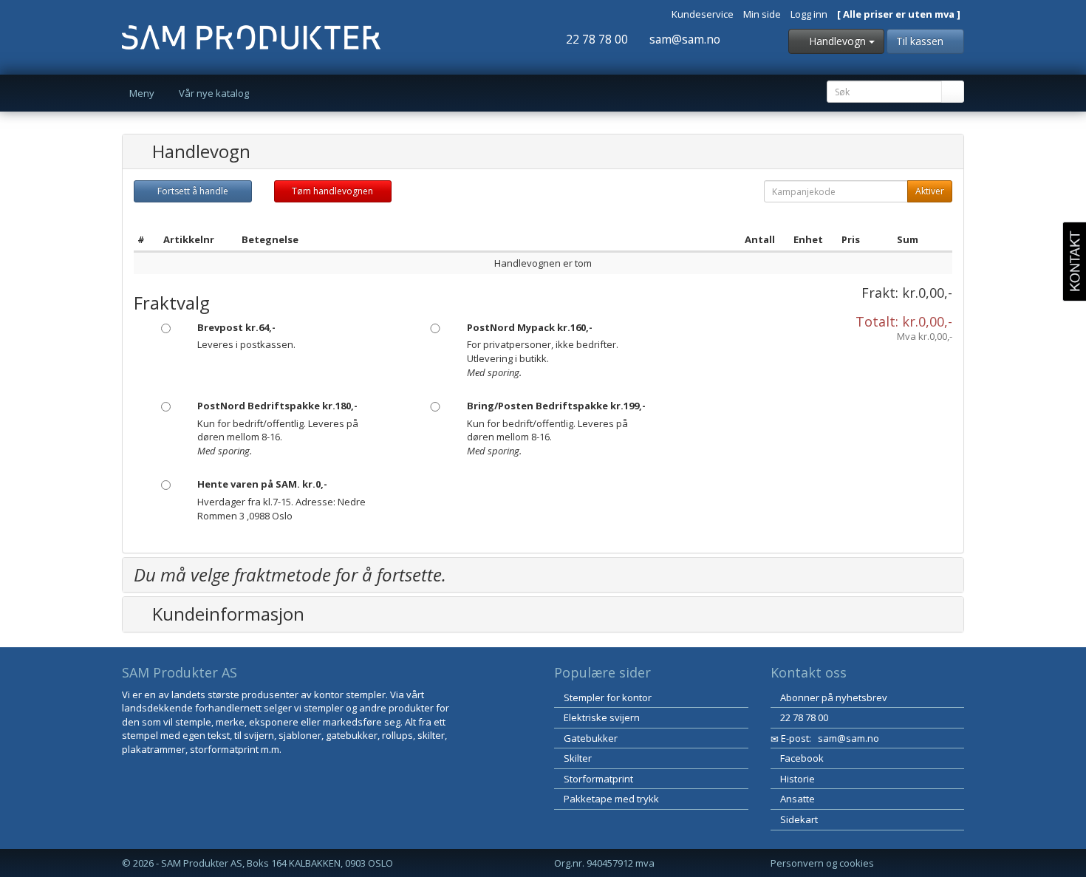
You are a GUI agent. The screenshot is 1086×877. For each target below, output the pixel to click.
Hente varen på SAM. (262, 484)
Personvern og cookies (822, 863)
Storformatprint (597, 778)
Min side (762, 14)
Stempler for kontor (606, 697)
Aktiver (929, 191)
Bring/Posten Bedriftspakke (556, 405)
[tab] (543, 151)
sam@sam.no (683, 39)
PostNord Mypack (529, 327)
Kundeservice (703, 14)
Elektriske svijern (600, 717)
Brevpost (236, 327)
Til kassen (921, 41)
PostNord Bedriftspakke (277, 405)
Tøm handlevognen (332, 191)
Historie (796, 778)
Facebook (801, 758)
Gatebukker (589, 738)
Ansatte (796, 798)
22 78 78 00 (595, 39)
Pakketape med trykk (610, 798)
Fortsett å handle (192, 191)
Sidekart (798, 819)
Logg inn (808, 14)
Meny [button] (143, 93)
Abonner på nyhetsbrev (832, 697)
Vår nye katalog (214, 93)
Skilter (576, 758)
